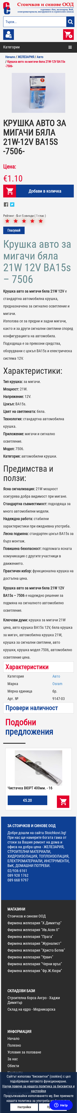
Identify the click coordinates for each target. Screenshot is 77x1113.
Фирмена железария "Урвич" (30, 957)
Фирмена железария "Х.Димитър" (34, 923)
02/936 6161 (17, 870)
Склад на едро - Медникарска (31, 1009)
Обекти (13, 1066)
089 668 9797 (17, 880)
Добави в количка (45, 191)
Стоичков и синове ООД (26, 916)
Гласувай (13, 230)
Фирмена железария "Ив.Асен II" (33, 930)
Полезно (14, 1045)
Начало (13, 1038)
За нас (12, 1059)
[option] (38, 93)
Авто (56, 676)
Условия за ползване (24, 1052)
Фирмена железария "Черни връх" (34, 964)
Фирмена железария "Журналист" (34, 943)
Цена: (9, 166)
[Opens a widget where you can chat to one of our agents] (61, 1105)
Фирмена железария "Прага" (30, 936)
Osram (57, 683)
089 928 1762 (17, 875)
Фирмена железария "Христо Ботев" (36, 950)
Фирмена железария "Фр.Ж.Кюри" (34, 970)
